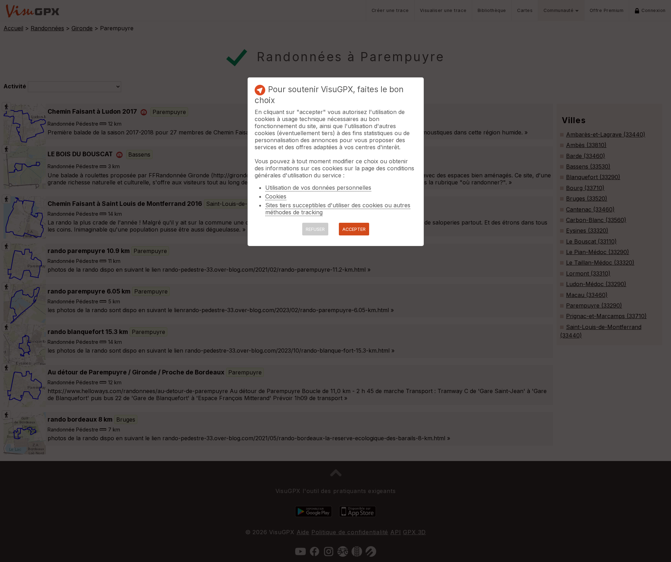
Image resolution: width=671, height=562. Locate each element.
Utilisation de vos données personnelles (318, 187)
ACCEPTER (354, 229)
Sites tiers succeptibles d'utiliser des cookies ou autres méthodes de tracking (337, 209)
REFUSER (315, 229)
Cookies (275, 196)
